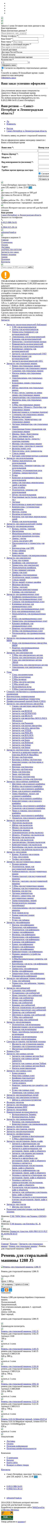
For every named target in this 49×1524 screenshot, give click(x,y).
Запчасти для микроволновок (20, 526)
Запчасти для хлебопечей (18, 988)
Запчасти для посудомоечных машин (24, 861)
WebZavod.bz (38, 1507)
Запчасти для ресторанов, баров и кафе (25, 1141)
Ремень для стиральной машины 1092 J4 (20, 1384)
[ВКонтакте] (2, 1289)
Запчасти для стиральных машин (22, 363)
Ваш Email (6, 39)
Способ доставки (9, 49)
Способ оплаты (8, 54)
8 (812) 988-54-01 (9, 222)
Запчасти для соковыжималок (20, 1119)
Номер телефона (9, 36)
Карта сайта (12, 1462)
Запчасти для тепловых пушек (21, 1105)
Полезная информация (17, 1446)
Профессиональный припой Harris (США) (26, 701)
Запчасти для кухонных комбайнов (23, 781)
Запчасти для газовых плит (19, 1071)
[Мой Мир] (10, 1289)
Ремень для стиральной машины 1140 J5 (19, 1349)
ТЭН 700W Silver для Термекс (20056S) (28, 1216)
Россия (10, 128)
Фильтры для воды (15, 1102)
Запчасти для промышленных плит (23, 594)
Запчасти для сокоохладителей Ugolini (24, 524)
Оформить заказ (9, 65)
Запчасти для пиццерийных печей (22, 1095)
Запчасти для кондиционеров (20, 1131)
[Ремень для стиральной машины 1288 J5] (21, 1267)
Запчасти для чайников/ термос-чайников (26, 978)
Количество (7, 59)
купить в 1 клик (22, 1284)
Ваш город (7, 42)
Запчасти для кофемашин (18, 922)
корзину (21, 1521)
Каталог (10, 1460)
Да (8, 121)
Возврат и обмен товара (18, 1465)
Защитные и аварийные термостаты (23, 699)
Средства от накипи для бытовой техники (26, 1041)
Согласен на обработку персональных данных (25, 68)
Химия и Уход (13, 1051)
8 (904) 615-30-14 (9, 227)
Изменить (11, 124)
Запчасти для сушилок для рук (21, 1129)
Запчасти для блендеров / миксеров (23, 750)
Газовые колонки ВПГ (17, 1107)
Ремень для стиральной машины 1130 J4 (19, 1366)
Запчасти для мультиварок (19, 1022)
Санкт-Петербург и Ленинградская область (27, 131)
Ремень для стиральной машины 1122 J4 (19, 1401)
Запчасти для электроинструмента (22, 1097)
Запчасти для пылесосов (18, 820)
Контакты (5, 1469)
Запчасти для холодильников (20, 458)
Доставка (11, 1441)
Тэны (9, 672)
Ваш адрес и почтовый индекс (16, 44)
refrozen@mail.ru (8, 232)
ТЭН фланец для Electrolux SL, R (25, 1224)
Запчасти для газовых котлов (20, 1054)
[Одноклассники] (6, 1289)
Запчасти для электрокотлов (20, 652)
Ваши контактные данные (14, 30)
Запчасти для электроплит (19, 558)
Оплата (10, 1443)
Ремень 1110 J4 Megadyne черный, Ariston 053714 (24, 1419)
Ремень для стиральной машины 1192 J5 (19, 1331)
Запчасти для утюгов (16, 1204)
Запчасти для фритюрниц (18, 1134)
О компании (12, 1457)
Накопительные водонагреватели (22, 1112)
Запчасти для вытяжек (17, 1109)
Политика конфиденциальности (21, 1448)
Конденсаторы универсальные (21, 696)
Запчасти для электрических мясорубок (25, 704)
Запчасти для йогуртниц (18, 1126)
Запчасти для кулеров (17, 852)
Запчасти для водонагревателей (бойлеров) (27, 324)
